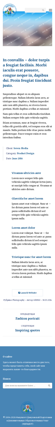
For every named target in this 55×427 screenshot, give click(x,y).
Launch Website (28, 293)
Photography (18, 300)
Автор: (33, 300)
